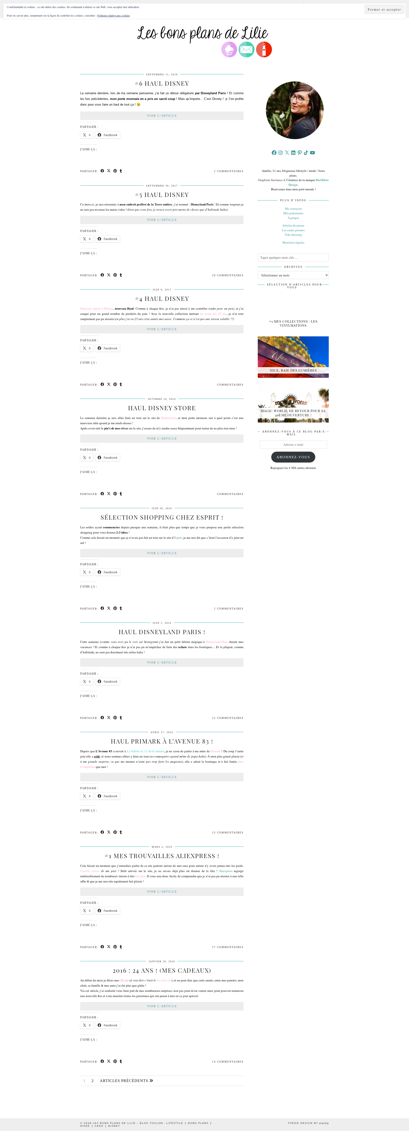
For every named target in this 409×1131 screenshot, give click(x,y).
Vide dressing (293, 234)
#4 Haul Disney (162, 298)
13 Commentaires (228, 832)
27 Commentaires (228, 947)
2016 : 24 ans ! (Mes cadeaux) (162, 970)
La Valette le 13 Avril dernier (145, 751)
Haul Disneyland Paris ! (162, 632)
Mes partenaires (293, 213)
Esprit (178, 537)
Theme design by (308, 1123)
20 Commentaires (228, 275)
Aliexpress (225, 871)
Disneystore (168, 418)
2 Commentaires (229, 171)
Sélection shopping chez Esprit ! (162, 517)
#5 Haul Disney (162, 194)
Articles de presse (293, 225)
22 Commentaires (228, 718)
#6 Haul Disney (162, 83)
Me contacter (293, 208)
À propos (293, 218)
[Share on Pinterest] (115, 171)
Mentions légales (293, 242)
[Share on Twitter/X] (109, 171)
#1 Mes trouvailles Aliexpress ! (161, 855)
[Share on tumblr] (121, 171)
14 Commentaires (228, 1061)
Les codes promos (293, 230)
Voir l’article (162, 115)
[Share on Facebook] (102, 171)
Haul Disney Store (162, 408)
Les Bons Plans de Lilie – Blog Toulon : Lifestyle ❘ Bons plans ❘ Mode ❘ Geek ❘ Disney (146, 1124)
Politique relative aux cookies (113, 15)
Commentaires (230, 384)
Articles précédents (124, 1081)
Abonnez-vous (293, 457)
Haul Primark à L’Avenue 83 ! (162, 741)
